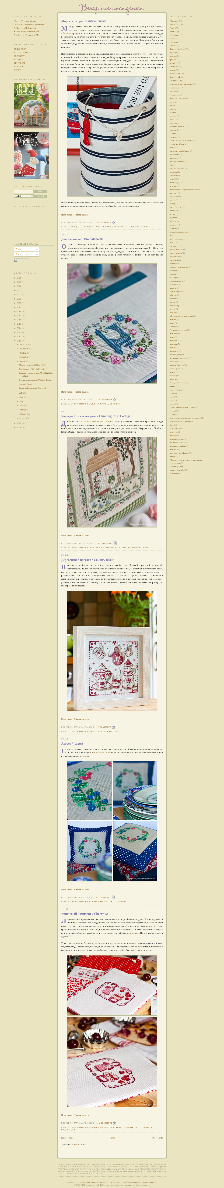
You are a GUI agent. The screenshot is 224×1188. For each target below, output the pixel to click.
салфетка (173, 393)
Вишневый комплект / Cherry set (32, 388)
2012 (19, 336)
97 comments (103, 727)
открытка (173, 312)
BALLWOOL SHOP (22, 52)
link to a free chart (177, 49)
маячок (173, 263)
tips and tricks (175, 77)
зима (172, 179)
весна (172, 119)
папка (172, 323)
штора (172, 456)
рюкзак (173, 386)
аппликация (174, 87)
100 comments (104, 543)
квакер (172, 203)
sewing (100, 548)
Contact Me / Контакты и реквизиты (29, 24)
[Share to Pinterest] (113, 222)
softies (172, 70)
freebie (172, 38)
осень (172, 309)
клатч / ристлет (176, 207)
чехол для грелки (177, 438)
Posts (19, 249)
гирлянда (173, 136)
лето (146, 548)
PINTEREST (19, 56)
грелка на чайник (177, 143)
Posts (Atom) (80, 1144)
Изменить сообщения (132, 1182)
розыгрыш (174, 379)
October (22, 352)
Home (112, 1137)
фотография (175, 428)
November (24, 348)
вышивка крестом (97, 404)
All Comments (23, 254)
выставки (173, 122)
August (22, 361)
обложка (115, 404)
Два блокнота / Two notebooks (31, 368)
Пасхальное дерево (178, 330)
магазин (173, 245)
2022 (19, 294)
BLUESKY (18, 59)
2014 (19, 328)
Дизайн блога (115, 1182)
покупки (173, 344)
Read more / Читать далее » (75, 214)
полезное (173, 347)
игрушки (173, 186)
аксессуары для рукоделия (181, 84)
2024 (19, 286)
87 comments (103, 897)
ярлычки (173, 473)
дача (172, 147)
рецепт (173, 372)
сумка (172, 410)
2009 (19, 427)
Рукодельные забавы (178, 382)
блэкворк (173, 101)
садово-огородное (177, 389)
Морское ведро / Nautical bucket (32, 364)
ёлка (171, 165)
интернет (173, 193)
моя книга (174, 284)
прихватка (174, 351)
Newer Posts (67, 1137)
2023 (19, 290)
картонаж (174, 196)
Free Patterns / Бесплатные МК (26, 35)
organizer (173, 52)
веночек (173, 115)
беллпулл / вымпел (177, 98)
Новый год (174, 291)
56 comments (103, 223)
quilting (173, 59)
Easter (172, 28)
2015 (19, 324)
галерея (173, 133)
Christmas (174, 21)
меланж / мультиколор (179, 267)
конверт (173, 214)
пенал (172, 337)
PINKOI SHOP (20, 49)
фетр (172, 424)
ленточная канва (176, 238)
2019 (19, 307)
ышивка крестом (176, 466)
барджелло (174, 94)
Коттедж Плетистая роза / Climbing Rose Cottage (95, 416)
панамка (173, 319)
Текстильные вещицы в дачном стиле (185, 417)
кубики (173, 228)
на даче (173, 288)
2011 (19, 340)
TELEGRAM (19, 63)
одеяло (173, 302)
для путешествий (177, 161)
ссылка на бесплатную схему (182, 407)
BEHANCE (18, 66)
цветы (172, 435)
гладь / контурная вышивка (181, 140)
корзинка (89, 227)
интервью (134, 932)
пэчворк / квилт (176, 365)
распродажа (175, 368)
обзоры (173, 295)
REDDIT (17, 70)
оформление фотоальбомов (181, 316)
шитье (149, 227)
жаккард (173, 172)
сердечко (173, 400)
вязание (173, 129)
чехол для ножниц (177, 442)
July (21, 392)
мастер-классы (176, 252)
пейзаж (173, 333)
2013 (19, 332)
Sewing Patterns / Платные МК (26, 31)
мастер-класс (104, 227)
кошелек (173, 224)
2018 (19, 311)
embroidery (174, 31)
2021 (19, 298)
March (22, 409)
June (21, 397)
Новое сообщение (149, 1182)
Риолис (173, 375)
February (23, 414)
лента (172, 235)
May (21, 401)
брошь (172, 105)
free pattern (174, 35)
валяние (173, 112)
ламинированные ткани (179, 231)
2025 (19, 282)
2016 (19, 319)
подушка (122, 901)
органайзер (174, 305)
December (23, 344)
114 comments (104, 399)
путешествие (175, 361)
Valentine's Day (176, 80)
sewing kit (174, 66)
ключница (174, 210)
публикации (138, 227)
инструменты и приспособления (183, 189)
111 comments (104, 1123)
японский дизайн (177, 470)
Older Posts (157, 1137)
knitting (173, 45)
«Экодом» (66, 33)
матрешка (174, 259)
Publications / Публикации (25, 28)
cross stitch (78, 404)
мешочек (173, 270)
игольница (174, 182)
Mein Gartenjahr (99, 752)
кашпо (172, 200)
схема (172, 414)
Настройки (103, 1182)
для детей (76, 227)
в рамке (91, 731)
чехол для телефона (178, 445)
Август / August (25, 384)
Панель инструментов (89, 1182)
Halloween (174, 42)
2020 (19, 303)
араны (172, 91)
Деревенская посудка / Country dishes (35, 380)
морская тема (122, 227)
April (21, 405)
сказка (172, 403)
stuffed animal (175, 73)
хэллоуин (174, 431)
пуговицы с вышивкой (179, 358)
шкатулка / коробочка (179, 453)
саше (172, 396)
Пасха (172, 326)
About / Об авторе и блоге (25, 21)
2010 (19, 423)
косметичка (135, 548)
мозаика (173, 274)
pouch (90, 548)
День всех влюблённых (179, 151)
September (24, 357)
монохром (174, 277)
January (22, 418)
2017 (19, 315)
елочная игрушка (177, 168)
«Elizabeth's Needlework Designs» (96, 421)
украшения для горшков (180, 421)
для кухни (115, 1127)
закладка (173, 175)
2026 (19, 278)
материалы (174, 256)
